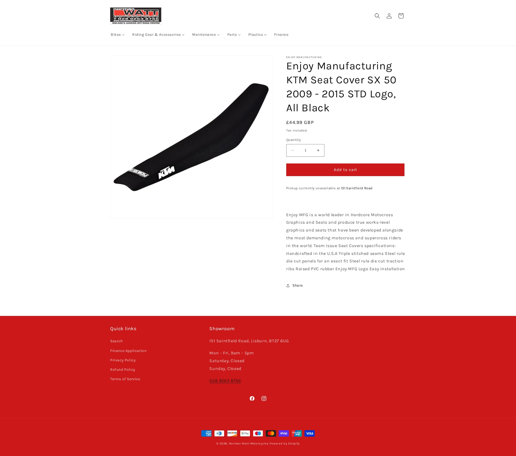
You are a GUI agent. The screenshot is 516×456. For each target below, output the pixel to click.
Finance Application (128, 350)
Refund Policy (122, 369)
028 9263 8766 (225, 380)
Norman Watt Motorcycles (249, 443)
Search (116, 341)
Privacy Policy (123, 360)
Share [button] (297, 285)
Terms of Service (125, 379)
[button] (377, 16)
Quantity (293, 140)
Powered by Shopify (285, 443)
